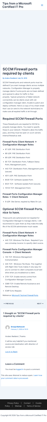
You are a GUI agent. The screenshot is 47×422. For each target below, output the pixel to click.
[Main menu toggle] (42, 5)
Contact (27, 403)
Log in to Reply (11, 352)
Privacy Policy (13, 403)
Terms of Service (33, 406)
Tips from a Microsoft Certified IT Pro (17, 5)
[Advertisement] (23, 33)
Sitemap (18, 406)
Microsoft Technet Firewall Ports (25, 295)
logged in (20, 369)
